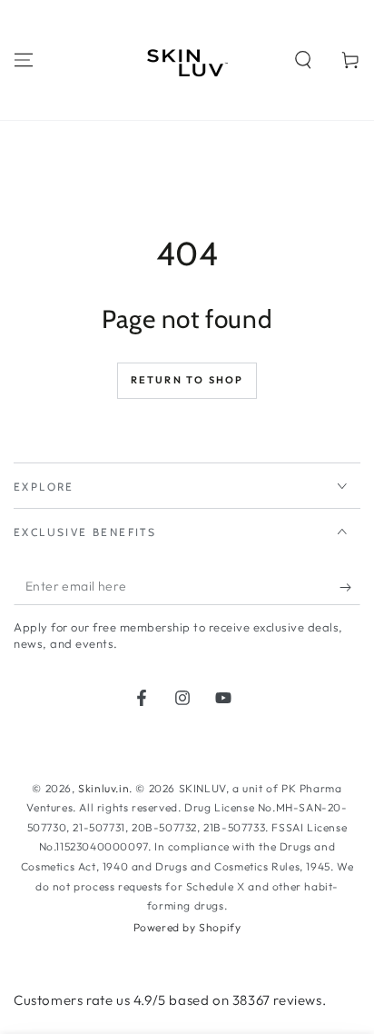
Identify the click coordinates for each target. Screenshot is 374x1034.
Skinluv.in (103, 788)
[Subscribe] (350, 587)
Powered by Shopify (187, 927)
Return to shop (187, 379)
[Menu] (23, 60)
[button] (303, 60)
